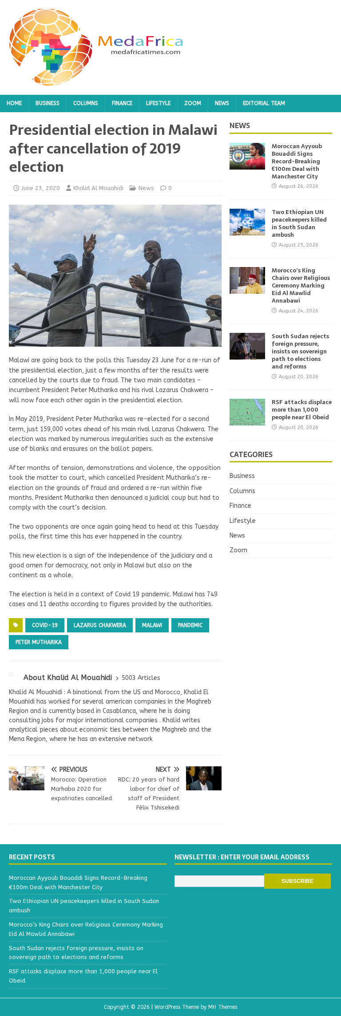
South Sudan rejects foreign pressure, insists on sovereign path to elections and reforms (300, 351)
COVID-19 (45, 625)
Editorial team (264, 103)
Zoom (192, 103)
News (222, 103)
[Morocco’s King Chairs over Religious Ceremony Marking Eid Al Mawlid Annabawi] (247, 288)
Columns (85, 103)
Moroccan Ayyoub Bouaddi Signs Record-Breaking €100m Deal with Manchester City (297, 161)
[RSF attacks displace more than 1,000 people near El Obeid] (247, 420)
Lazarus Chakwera (100, 625)
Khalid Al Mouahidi (98, 188)
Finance (122, 103)
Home (14, 103)
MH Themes (222, 1007)
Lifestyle (158, 103)
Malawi (152, 625)
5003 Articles (141, 678)
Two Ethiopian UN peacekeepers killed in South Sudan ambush (299, 223)
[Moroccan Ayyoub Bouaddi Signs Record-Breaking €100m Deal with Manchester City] (247, 164)
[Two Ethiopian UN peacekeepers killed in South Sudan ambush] (247, 230)
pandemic (190, 625)
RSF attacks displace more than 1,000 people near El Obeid (302, 409)
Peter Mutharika (39, 642)
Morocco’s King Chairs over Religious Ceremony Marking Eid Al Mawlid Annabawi (301, 285)
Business (47, 103)
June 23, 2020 (40, 188)
